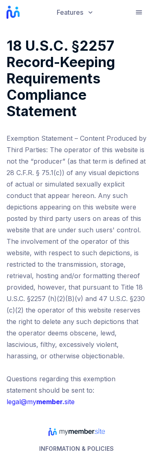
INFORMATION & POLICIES (76, 448)
